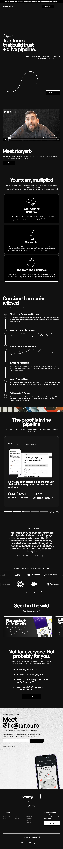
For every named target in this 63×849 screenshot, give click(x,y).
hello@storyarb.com (31, 802)
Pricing (4, 818)
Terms (8, 746)
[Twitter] (33, 805)
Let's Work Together (31, 697)
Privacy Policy (13, 746)
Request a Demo (7, 816)
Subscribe (52, 823)
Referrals (16, 818)
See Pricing (8, 163)
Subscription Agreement (29, 819)
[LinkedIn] (29, 805)
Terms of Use (29, 822)
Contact (5, 821)
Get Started (48, 7)
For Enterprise (53, 93)
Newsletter (17, 821)
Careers (16, 816)
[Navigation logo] (10, 7)
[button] (58, 7)
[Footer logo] (31, 797)
